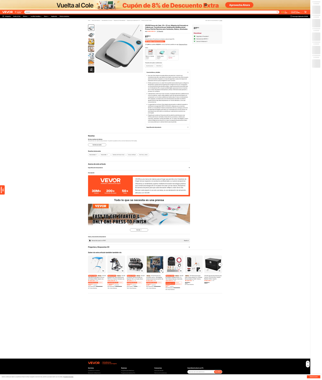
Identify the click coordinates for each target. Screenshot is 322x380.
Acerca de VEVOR (158, 370)
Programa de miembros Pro (128, 373)
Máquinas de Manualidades (119, 20)
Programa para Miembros (127, 370)
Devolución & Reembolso (94, 373)
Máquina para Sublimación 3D (133, 20)
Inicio (89, 20)
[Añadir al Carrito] (103, 271)
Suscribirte (218, 372)
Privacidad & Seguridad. (68, 376)
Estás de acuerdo (314, 376)
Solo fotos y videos (143, 154)
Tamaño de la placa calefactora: (153, 62)
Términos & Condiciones (160, 373)
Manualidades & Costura (107, 20)
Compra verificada (132, 154)
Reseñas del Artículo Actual (118, 154)
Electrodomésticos (96, 20)
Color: (146, 47)
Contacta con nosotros (94, 370)
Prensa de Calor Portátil (146, 20)
